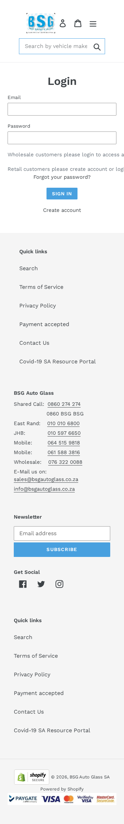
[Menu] (93, 23)
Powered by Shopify (62, 789)
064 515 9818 (64, 443)
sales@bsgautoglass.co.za (46, 479)
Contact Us (34, 343)
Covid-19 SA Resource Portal (57, 361)
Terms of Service (41, 287)
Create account (62, 210)
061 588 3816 (64, 452)
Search (28, 268)
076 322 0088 (65, 462)
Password (19, 126)
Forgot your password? (62, 177)
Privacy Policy (37, 305)
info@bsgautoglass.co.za (44, 489)
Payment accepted (44, 324)
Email (14, 97)
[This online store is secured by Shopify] (31, 776)
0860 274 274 (64, 404)
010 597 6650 (64, 433)
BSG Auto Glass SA (90, 776)
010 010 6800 (63, 423)
